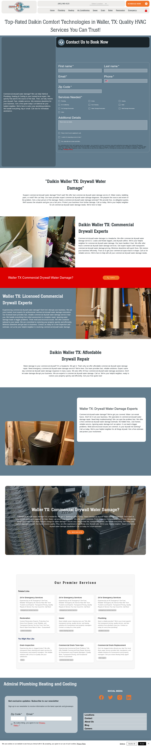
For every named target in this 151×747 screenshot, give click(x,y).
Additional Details (69, 117)
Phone (109, 76)
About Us (89, 721)
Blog (87, 725)
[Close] (148, 743)
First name (66, 66)
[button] (61, 10)
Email (62, 76)
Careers (88, 728)
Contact (88, 718)
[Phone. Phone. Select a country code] (107, 81)
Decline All (131, 744)
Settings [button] (122, 744)
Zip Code (65, 86)
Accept (142, 744)
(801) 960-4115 (63, 4)
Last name (111, 66)
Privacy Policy (81, 744)
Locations (89, 715)
